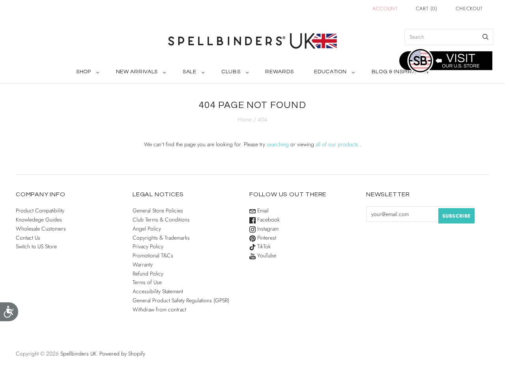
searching (278, 144)
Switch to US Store (36, 246)
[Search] (485, 37)
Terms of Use (147, 282)
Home (245, 119)
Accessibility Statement (158, 291)
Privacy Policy (148, 246)
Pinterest (266, 238)
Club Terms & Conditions (161, 219)
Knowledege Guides (39, 219)
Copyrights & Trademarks (161, 238)
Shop (83, 71)
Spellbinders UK (78, 354)
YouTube (266, 255)
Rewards (279, 71)
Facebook (268, 219)
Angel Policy (147, 229)
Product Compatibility (40, 210)
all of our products (337, 144)
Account (385, 8)
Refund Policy (148, 273)
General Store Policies (158, 210)
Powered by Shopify (122, 354)
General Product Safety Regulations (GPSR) (181, 300)
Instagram (267, 229)
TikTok (263, 246)
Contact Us (28, 238)
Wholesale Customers (41, 229)
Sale (189, 71)
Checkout (469, 8)
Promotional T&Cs (153, 255)
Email (262, 210)
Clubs (231, 71)
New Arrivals (137, 71)
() (427, 8)
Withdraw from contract (159, 309)
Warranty (143, 264)
